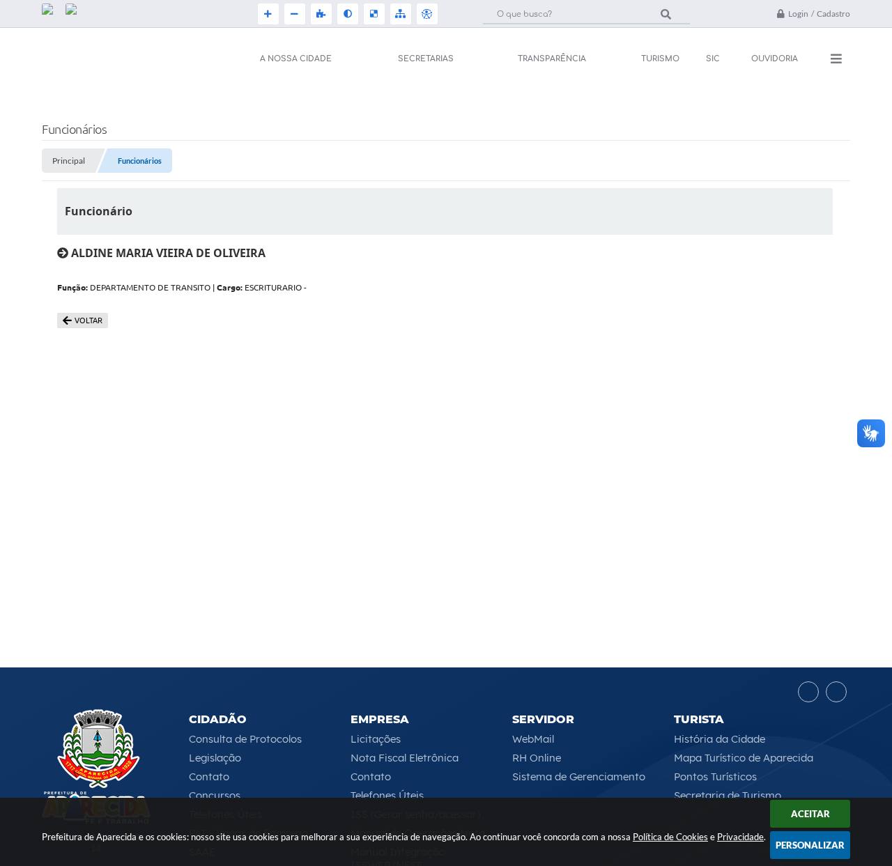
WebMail (533, 738)
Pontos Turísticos (715, 776)
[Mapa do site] (399, 13)
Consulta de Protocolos (245, 738)
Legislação (215, 757)
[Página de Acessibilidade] (426, 13)
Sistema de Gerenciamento (578, 776)
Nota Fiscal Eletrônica (405, 757)
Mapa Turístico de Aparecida (743, 757)
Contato (209, 776)
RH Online (536, 757)
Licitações (376, 738)
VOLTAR (88, 320)
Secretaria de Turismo (727, 795)
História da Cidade (719, 738)
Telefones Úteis (387, 795)
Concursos (214, 795)
